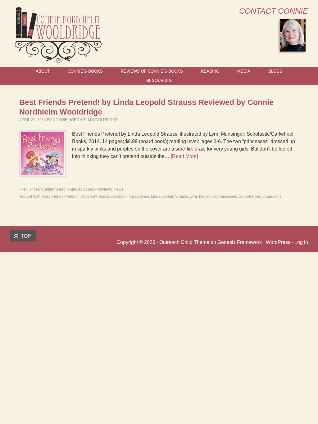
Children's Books (94, 196)
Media (243, 71)
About (43, 71)
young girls (272, 196)
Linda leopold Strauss (169, 196)
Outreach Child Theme (184, 242)
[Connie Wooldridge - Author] (57, 60)
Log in (301, 242)
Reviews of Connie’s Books (152, 71)
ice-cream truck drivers (130, 196)
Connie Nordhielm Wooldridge (85, 120)
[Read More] (184, 156)
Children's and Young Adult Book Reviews (76, 189)
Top (26, 236)
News (118, 189)
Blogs (275, 71)
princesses (228, 196)
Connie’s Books (85, 71)
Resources (159, 80)
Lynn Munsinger (203, 196)
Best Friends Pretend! (60, 196)
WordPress (278, 242)
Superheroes (250, 196)
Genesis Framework (239, 242)
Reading (210, 71)
